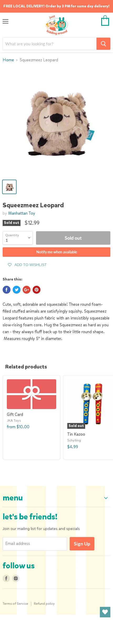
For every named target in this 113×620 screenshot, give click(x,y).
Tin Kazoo (76, 434)
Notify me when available (56, 252)
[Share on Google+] (26, 290)
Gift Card (15, 414)
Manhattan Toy (21, 213)
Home (8, 60)
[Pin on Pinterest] (36, 290)
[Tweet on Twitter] (16, 290)
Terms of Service (15, 603)
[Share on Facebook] (7, 290)
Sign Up (82, 544)
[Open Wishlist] (105, 612)
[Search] (103, 44)
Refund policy (44, 603)
